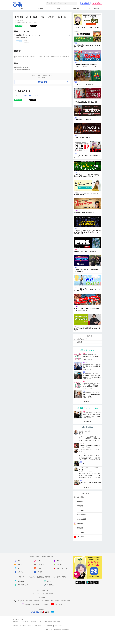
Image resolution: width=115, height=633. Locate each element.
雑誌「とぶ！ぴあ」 (37, 621)
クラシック (40, 564)
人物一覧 (15, 621)
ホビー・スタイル (62, 568)
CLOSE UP (40, 8)
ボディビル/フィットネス (31, 95)
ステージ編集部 (81, 515)
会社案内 (15, 626)
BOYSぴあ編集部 (81, 519)
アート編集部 (80, 510)
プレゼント (40, 572)
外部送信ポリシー (40, 626)
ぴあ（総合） (80, 497)
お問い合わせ (58, 626)
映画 (19, 561)
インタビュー (22, 572)
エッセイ (58, 8)
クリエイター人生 (93, 8)
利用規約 (49, 626)
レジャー (20, 568)
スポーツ (59, 564)
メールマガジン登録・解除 (52, 621)
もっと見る (87, 401)
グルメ (39, 568)
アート (20, 564)
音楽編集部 (80, 506)
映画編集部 (80, 501)
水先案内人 (76, 8)
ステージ (59, 561)
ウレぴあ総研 (78, 342)
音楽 (38, 561)
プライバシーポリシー (26, 626)
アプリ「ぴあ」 (24, 621)
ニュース (22, 8)
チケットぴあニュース (80, 339)
